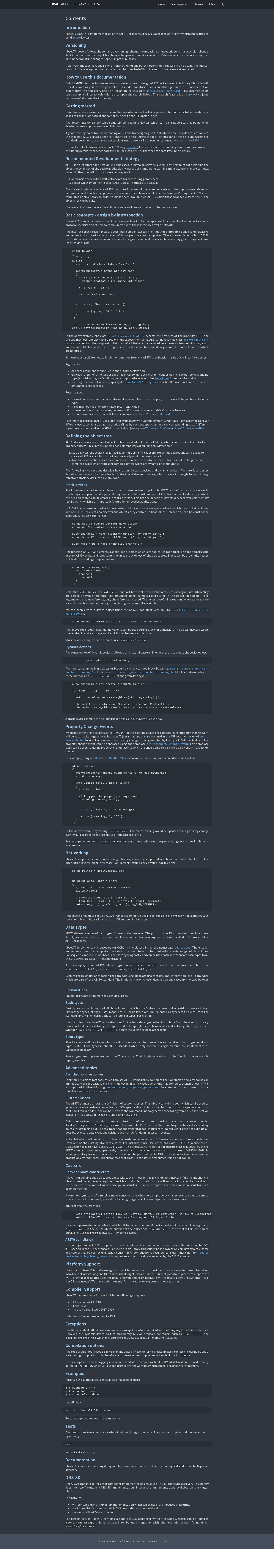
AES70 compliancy (79, 1239)
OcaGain (132, 147)
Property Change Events (89, 726)
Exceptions (75, 1324)
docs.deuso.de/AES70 (186, 140)
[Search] (222, 4)
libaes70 (76, 4)
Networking (76, 853)
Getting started (80, 106)
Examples (74, 1373)
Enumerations (76, 990)
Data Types (162, 378)
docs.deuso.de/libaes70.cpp (163, 91)
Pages (161, 4)
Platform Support (82, 1264)
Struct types (74, 1037)
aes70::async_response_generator (132, 1087)
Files (212, 4)
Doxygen (152, 1541)
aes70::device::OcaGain (126, 336)
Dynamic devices (78, 647)
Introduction (77, 27)
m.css (172, 1541)
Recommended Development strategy (102, 158)
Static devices (76, 485)
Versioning (75, 45)
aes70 (76, 37)
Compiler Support (82, 1289)
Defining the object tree (88, 436)
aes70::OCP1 (182, 947)
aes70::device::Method (155, 414)
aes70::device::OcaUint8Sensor (110, 758)
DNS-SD (73, 1477)
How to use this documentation (95, 77)
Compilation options (84, 1345)
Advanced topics (81, 1068)
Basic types (74, 1002)
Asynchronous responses (84, 1074)
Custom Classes (77, 1098)
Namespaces (179, 4)
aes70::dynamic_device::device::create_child (142, 672)
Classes (198, 4)
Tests (70, 1426)
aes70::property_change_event (167, 744)
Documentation (80, 1460)
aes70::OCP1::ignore (142, 382)
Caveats (73, 1165)
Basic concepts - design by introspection (104, 215)
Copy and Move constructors (87, 1172)
